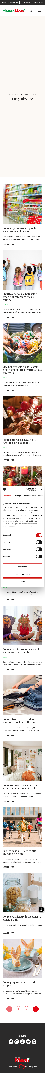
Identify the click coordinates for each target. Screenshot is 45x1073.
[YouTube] (28, 1041)
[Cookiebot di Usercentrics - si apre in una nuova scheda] (27, 489)
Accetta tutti (22, 567)
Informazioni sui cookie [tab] (33, 496)
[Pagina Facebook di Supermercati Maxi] (11, 1041)
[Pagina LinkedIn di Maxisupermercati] (34, 1041)
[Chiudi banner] (41, 489)
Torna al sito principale (10, 2)
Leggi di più (8, 244)
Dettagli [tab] (17, 496)
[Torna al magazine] (14, 11)
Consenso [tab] (7, 496)
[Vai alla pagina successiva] (36, 1009)
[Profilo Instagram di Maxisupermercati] (16, 1041)
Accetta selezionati (22, 574)
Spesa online (26, 2)
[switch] (39, 542)
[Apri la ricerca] (31, 11)
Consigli (6, 305)
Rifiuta (22, 582)
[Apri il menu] (39, 11)
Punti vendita (38, 2)
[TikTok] (22, 1041)
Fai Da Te (6, 378)
